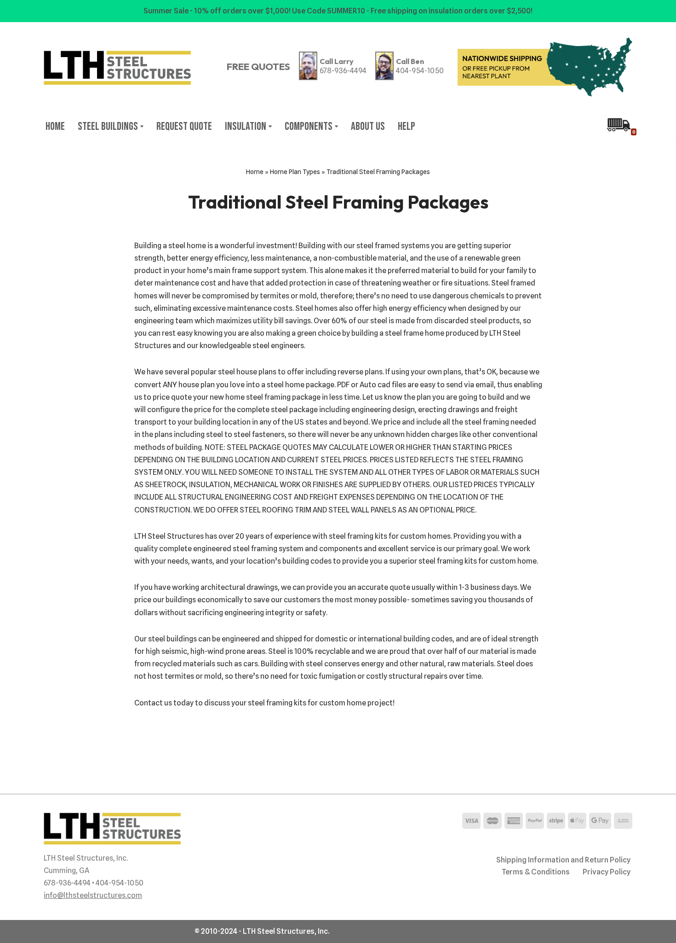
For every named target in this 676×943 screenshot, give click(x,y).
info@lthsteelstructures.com (93, 895)
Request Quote (184, 126)
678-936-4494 (343, 70)
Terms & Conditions (536, 871)
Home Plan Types (295, 171)
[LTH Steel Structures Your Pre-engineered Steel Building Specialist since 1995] (117, 68)
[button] (141, 126)
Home (55, 126)
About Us (368, 126)
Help (406, 126)
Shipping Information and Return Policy (563, 860)
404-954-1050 (420, 70)
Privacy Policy (606, 871)
